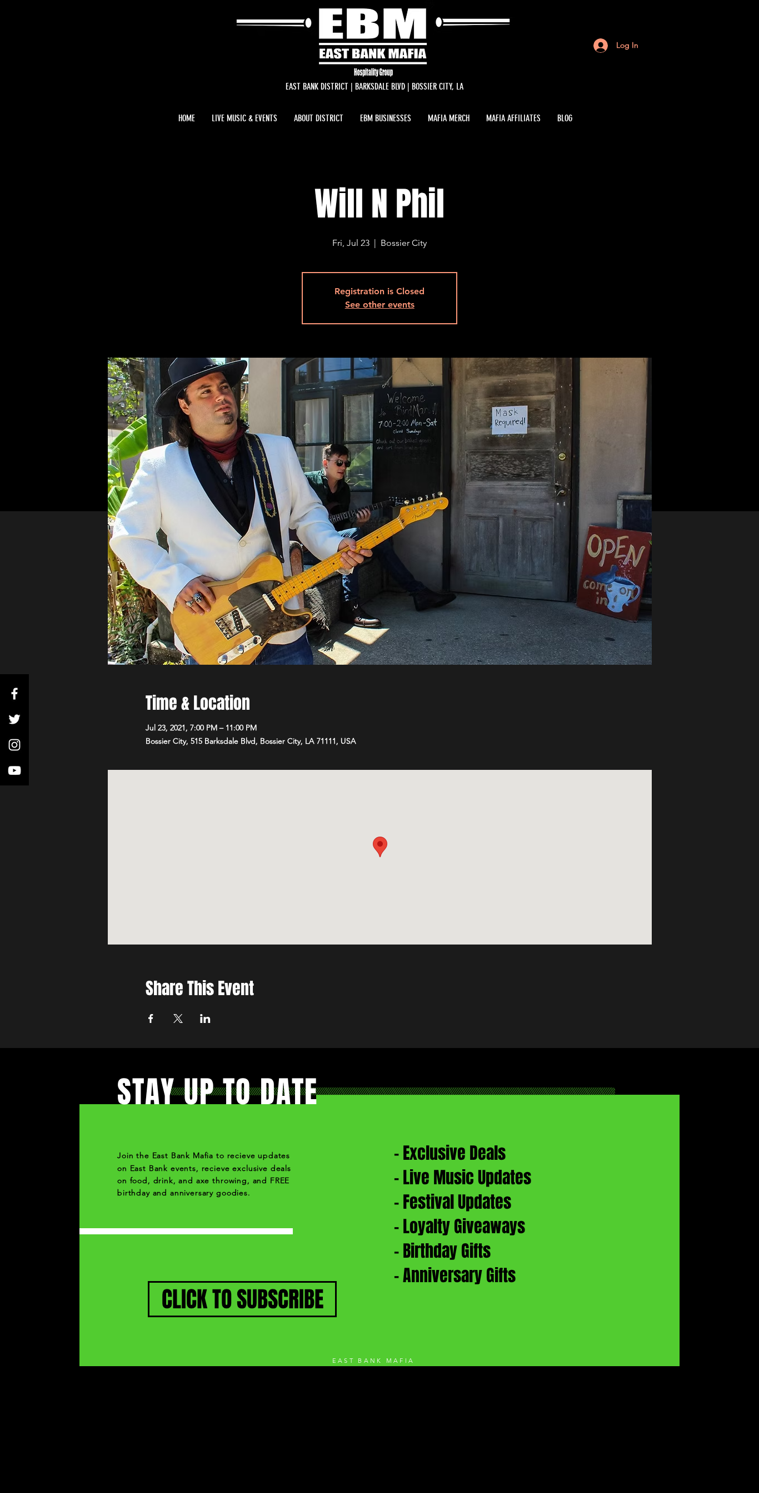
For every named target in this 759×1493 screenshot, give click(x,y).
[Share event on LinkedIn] (205, 1018)
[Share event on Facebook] (151, 1018)
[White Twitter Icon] (14, 719)
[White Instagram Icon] (14, 745)
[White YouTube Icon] (14, 770)
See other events (380, 304)
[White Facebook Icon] (14, 693)
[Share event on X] (178, 1018)
